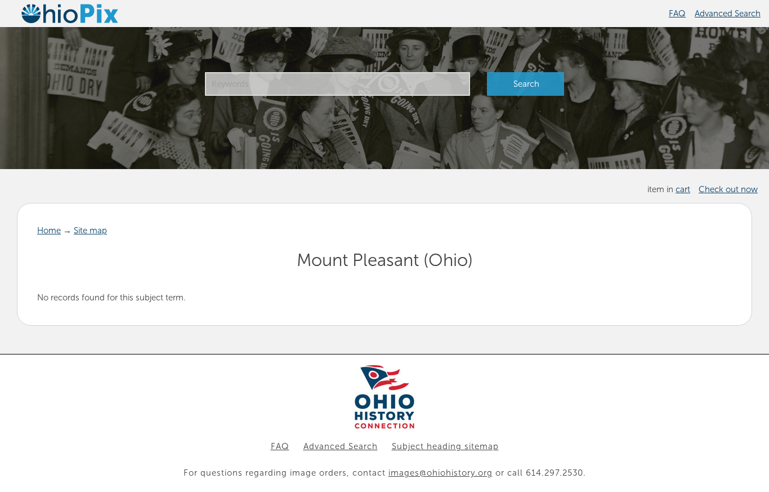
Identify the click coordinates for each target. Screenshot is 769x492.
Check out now (728, 189)
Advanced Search (728, 13)
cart (683, 189)
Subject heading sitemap (445, 446)
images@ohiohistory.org (440, 473)
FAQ (677, 13)
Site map (90, 230)
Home (49, 230)
